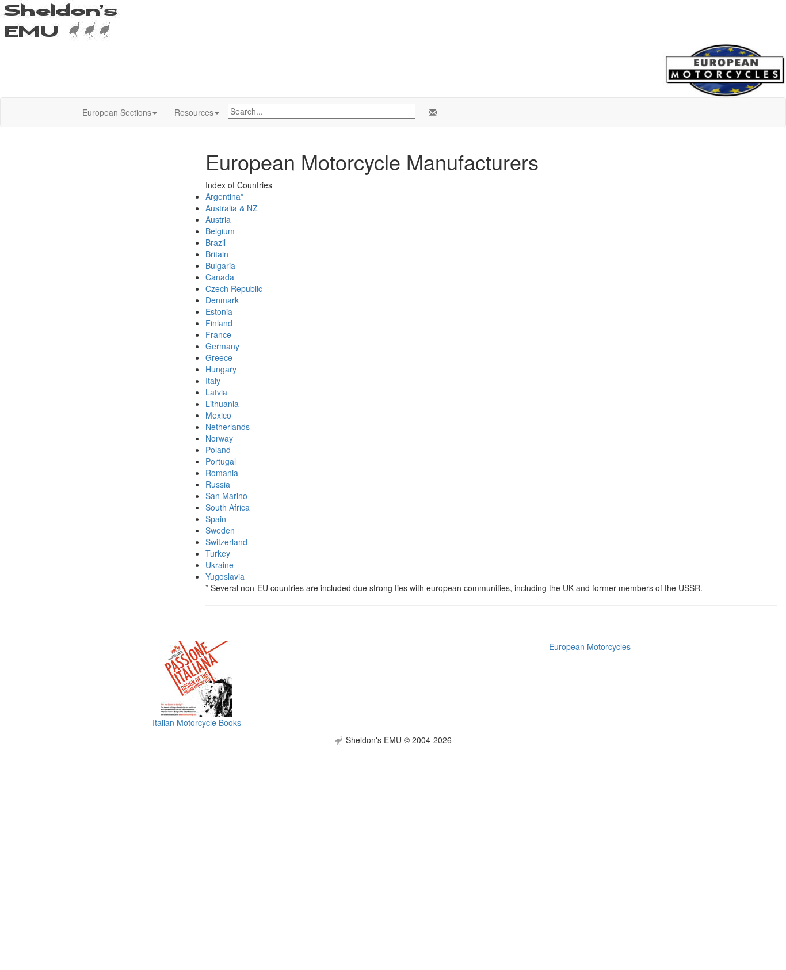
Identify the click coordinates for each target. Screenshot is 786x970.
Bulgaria (220, 265)
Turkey (217, 553)
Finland (218, 323)
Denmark (222, 300)
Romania (221, 472)
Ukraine (219, 564)
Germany (222, 346)
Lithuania (222, 403)
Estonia (218, 311)
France (218, 334)
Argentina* (224, 196)
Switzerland (226, 541)
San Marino (226, 495)
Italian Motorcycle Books (196, 722)
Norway (219, 438)
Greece (218, 357)
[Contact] (430, 112)
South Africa (227, 507)
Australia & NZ (231, 208)
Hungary (220, 369)
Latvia (216, 392)
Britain (216, 254)
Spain (215, 518)
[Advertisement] (393, 826)
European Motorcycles (590, 646)
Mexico (218, 415)
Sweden (220, 530)
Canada (219, 277)
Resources (193, 112)
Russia (217, 484)
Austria (218, 219)
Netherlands (227, 426)
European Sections (116, 112)
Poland (218, 449)
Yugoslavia (225, 576)
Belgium (220, 231)
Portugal (220, 461)
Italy (212, 380)
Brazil (215, 242)
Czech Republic (233, 288)
